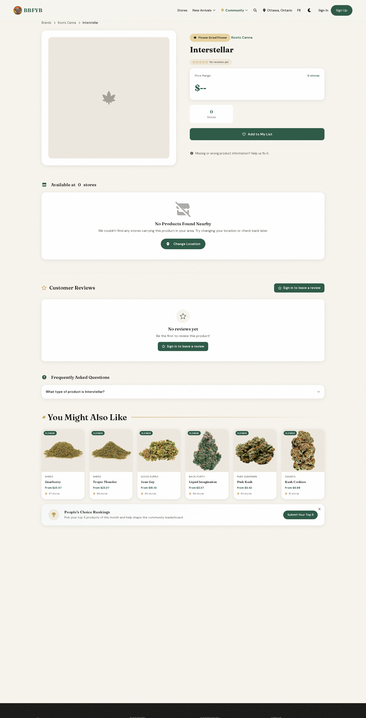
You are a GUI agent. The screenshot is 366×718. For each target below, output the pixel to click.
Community (234, 10)
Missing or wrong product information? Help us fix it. (232, 153)
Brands (46, 23)
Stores (182, 10)
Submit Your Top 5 (300, 514)
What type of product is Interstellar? (75, 392)
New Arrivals (202, 10)
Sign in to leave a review (301, 288)
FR (299, 10)
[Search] (255, 10)
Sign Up (341, 10)
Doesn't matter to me (316, 702)
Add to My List (260, 134)
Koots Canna (67, 23)
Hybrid (316, 692)
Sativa (316, 681)
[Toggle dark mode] (309, 10)
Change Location (186, 244)
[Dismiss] (319, 509)
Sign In (323, 10)
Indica (316, 671)
